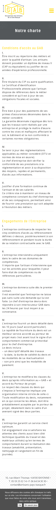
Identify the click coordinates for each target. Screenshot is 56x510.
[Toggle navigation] (52, 10)
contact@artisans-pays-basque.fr (28, 484)
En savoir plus (31, 505)
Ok (20, 505)
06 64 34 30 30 (38, 481)
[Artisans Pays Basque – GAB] (13, 10)
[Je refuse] (52, 499)
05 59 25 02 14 (19, 481)
